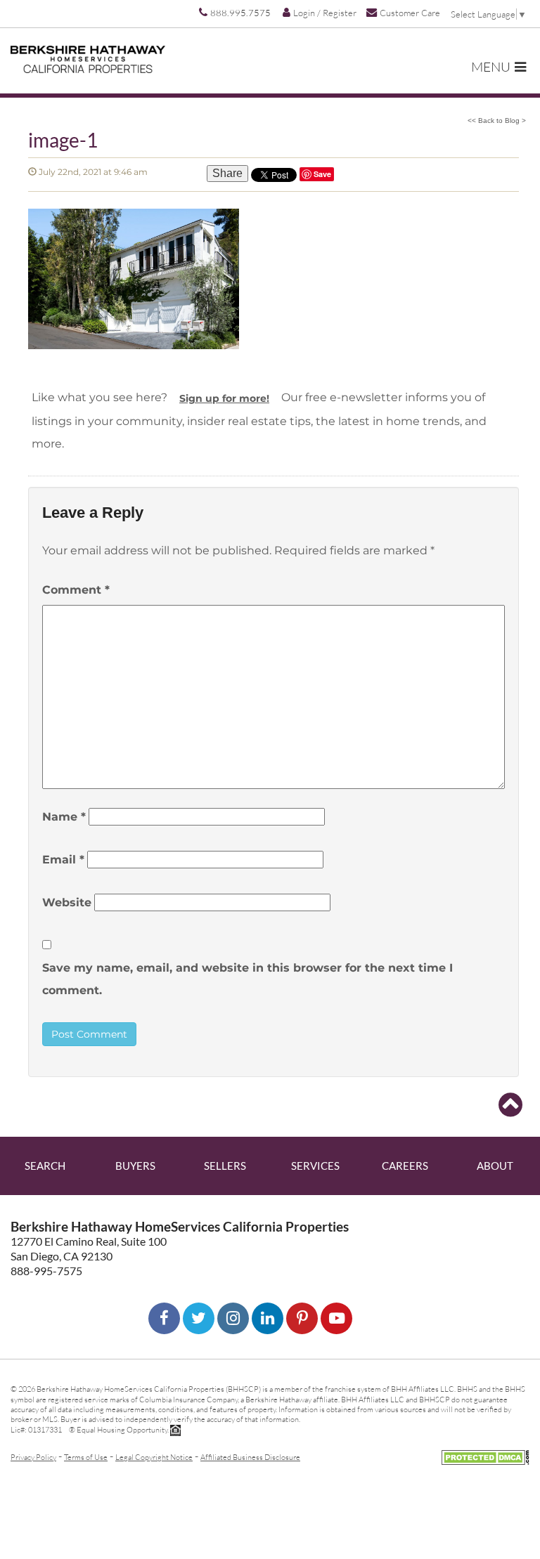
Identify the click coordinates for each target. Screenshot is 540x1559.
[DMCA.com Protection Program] (485, 1455)
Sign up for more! (224, 398)
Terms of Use (86, 1456)
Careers (405, 1165)
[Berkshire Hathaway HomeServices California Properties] (88, 59)
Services (315, 1165)
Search (45, 1165)
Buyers (135, 1165)
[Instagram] (233, 1318)
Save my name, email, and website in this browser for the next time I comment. (247, 979)
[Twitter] (198, 1318)
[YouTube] (336, 1318)
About (495, 1165)
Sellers (225, 1165)
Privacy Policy (33, 1456)
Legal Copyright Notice (154, 1456)
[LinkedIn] (267, 1318)
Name (64, 816)
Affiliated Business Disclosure (250, 1456)
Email (63, 859)
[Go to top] (510, 1105)
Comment (76, 589)
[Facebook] (164, 1318)
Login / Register (324, 12)
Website (66, 902)
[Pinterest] (302, 1318)
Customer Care (410, 12)
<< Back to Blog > (497, 120)
